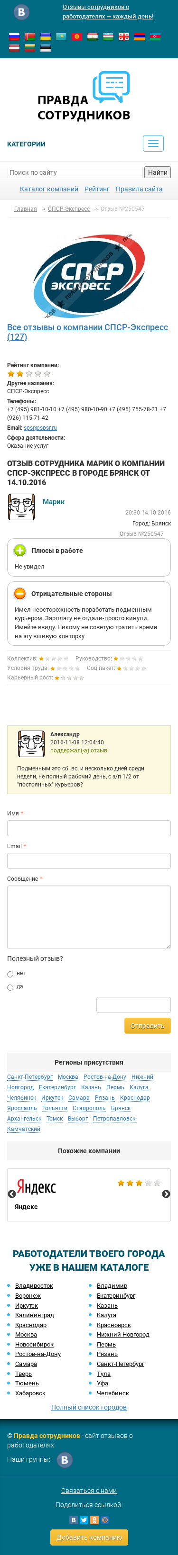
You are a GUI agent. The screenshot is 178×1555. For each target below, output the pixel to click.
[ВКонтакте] (73, 1520)
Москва (26, 1334)
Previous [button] (12, 1194)
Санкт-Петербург (120, 1363)
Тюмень (27, 1383)
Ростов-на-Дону (38, 1353)
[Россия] (14, 36)
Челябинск (113, 1393)
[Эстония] (45, 47)
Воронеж (28, 1295)
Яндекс (89, 1195)
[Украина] (45, 36)
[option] (89, 1194)
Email (14, 846)
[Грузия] (124, 36)
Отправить (148, 1026)
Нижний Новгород (123, 1334)
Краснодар (31, 1325)
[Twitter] (84, 1520)
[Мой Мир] (105, 1520)
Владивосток (34, 1285)
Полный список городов (89, 1407)
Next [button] (166, 1194)
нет (21, 973)
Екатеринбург (116, 1295)
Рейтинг (97, 189)
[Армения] (139, 36)
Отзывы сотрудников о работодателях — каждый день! (108, 11)
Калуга (106, 1315)
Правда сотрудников (47, 1435)
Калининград (34, 1315)
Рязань (107, 1353)
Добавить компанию (89, 1537)
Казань (107, 1305)
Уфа (102, 1383)
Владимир (112, 1285)
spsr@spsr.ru (40, 428)
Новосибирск (34, 1344)
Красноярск (114, 1325)
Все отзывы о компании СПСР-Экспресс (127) (87, 332)
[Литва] (30, 47)
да (20, 986)
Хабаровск (30, 1393)
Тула (104, 1373)
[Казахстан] (61, 36)
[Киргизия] (77, 36)
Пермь (106, 1344)
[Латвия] (14, 47)
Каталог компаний (49, 189)
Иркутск (26, 1305)
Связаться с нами (89, 1490)
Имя (13, 813)
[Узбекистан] (108, 36)
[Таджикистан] (92, 36)
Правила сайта (139, 189)
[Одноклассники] (94, 1520)
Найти (158, 172)
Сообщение (22, 879)
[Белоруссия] (30, 36)
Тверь (23, 1373)
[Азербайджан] (155, 36)
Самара (26, 1363)
